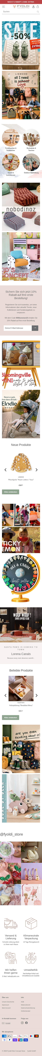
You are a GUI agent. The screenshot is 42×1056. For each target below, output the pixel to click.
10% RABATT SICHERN (21, 547)
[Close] (38, 501)
